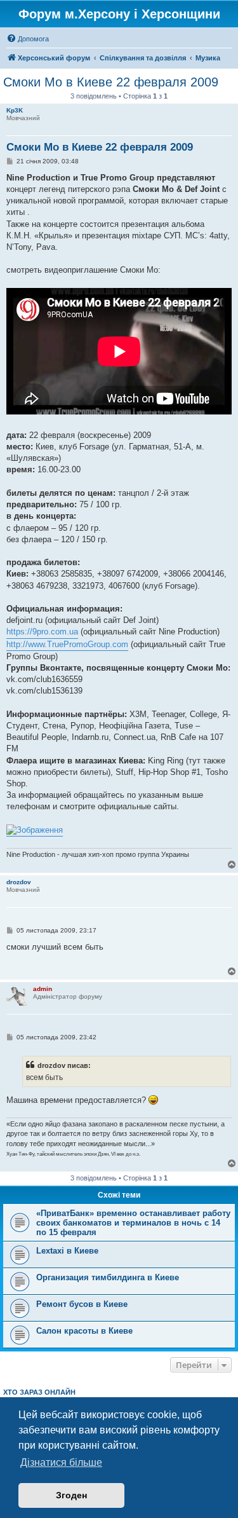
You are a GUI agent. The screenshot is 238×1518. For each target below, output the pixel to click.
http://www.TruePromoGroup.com (67, 644)
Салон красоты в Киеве (84, 1331)
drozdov (18, 882)
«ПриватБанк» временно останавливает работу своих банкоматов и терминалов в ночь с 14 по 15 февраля (133, 1222)
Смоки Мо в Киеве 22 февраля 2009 (110, 82)
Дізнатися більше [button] (61, 1462)
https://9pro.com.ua (42, 631)
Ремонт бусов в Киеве (82, 1304)
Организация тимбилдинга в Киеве (107, 1277)
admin (42, 988)
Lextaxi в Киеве (67, 1250)
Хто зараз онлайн (39, 1392)
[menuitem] (27, 38)
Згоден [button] (71, 1495)
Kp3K (14, 110)
